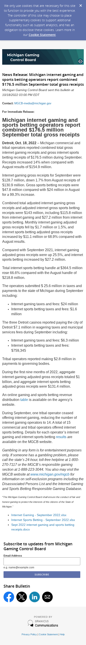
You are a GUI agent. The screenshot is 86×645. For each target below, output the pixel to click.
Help (62, 634)
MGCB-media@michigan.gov (32, 103)
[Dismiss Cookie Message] (80, 4)
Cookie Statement (42, 35)
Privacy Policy (29, 634)
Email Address (13, 555)
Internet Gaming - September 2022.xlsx (38, 515)
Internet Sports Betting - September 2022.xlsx (43, 520)
